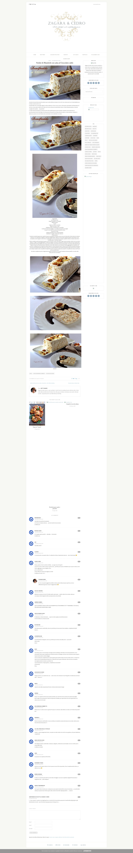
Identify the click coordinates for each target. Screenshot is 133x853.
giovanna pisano (39, 762)
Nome (30, 822)
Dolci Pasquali (96, 142)
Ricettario (42, 54)
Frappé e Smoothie (96, 147)
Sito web (30, 828)
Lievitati (95, 151)
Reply (79, 517)
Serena (36, 693)
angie (36, 683)
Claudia (37, 551)
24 (79, 378)
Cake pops (87, 131)
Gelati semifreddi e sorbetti (39, 373)
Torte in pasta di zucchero (91, 163)
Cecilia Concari (39, 590)
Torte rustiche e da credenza (91, 165)
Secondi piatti (97, 158)
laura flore (38, 561)
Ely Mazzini (37, 624)
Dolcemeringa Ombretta (41, 706)
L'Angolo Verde (88, 151)
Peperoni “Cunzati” (37, 427)
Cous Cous (93, 137)
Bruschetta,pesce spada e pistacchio (54, 507)
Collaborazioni (94, 133)
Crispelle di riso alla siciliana (72, 404)
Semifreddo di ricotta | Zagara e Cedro (39, 796)
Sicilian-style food (54, 54)
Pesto (99, 151)
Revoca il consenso (87, 850)
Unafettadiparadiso (40, 785)
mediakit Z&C (89, 107)
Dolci (31, 373)
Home (35, 54)
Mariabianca (38, 517)
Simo (36, 753)
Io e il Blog (75, 54)
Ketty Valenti (41, 378)
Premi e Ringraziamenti (90, 156)
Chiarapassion (38, 636)
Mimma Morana (38, 774)
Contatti (66, 54)
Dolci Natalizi (88, 142)
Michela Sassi (38, 530)
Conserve (95, 135)
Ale (35, 542)
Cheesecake (93, 131)
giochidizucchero (39, 672)
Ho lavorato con (95, 54)
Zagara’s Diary (66, 58)
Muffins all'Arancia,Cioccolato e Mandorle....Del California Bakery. (42, 383)
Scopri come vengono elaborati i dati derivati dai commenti (61, 837)
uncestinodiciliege (40, 613)
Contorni (87, 137)
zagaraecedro (42, 579)
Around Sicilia (88, 128)
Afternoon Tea (88, 126)
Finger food (87, 147)
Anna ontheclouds (39, 740)
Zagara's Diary (88, 167)
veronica (37, 717)
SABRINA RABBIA (38, 602)
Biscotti (94, 128)
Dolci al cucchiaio (93, 140)
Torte (96, 160)
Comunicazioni (88, 135)
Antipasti (95, 126)
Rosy (36, 649)
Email (30, 825)
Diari (98, 137)
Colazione (87, 133)
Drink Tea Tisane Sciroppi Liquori (92, 144)
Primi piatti (98, 156)
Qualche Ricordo (89, 158)
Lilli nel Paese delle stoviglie (42, 728)
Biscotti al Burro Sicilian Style (73, 383)
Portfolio (85, 54)
